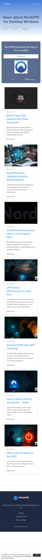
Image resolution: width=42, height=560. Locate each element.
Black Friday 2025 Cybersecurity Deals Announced (17, 119)
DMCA (21, 513)
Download (21, 56)
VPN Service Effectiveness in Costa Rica (19, 291)
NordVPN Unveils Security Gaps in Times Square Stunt (21, 234)
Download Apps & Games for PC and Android (16, 27)
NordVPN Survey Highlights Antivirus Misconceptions (17, 176)
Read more (11, 139)
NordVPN (5, 29)
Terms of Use (21, 517)
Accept (37, 555)
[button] (37, 4)
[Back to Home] (6, 4)
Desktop (14, 29)
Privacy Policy (21, 520)
